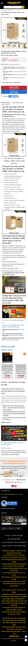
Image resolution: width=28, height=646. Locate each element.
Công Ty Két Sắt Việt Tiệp (16, 335)
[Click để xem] (14, 30)
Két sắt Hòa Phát (7, 542)
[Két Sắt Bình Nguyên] (9, 503)
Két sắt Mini (17, 545)
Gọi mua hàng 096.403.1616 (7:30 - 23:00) (11, 494)
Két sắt (8, 535)
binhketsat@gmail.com (14, 482)
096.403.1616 (21, 480)
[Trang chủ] (16, 2)
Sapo (18, 642)
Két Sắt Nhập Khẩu (14, 539)
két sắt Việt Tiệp (17, 535)
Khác (24, 545)
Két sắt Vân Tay (7, 545)
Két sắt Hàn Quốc (20, 542)
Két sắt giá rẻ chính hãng (11, 339)
